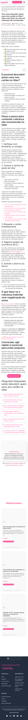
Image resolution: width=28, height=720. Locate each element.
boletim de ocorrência (14, 251)
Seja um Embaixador (6, 685)
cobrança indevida (9, 304)
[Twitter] (21, 715)
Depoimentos (4, 683)
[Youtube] (17, 715)
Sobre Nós (3, 679)
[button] (24, 2)
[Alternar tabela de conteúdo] (23, 70)
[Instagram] (10, 715)
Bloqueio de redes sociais (19, 685)
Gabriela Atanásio (14, 451)
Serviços (3, 699)
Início (2, 6)
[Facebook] (7, 715)
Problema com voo (19, 677)
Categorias (4, 701)
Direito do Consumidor (10, 6)
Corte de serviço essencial (18, 689)
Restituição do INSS (19, 682)
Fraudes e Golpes (21, 6)
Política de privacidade (14, 712)
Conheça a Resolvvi (6, 696)
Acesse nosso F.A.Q (13, 665)
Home (2, 677)
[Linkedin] (14, 715)
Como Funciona (5, 681)
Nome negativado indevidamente (19, 680)
